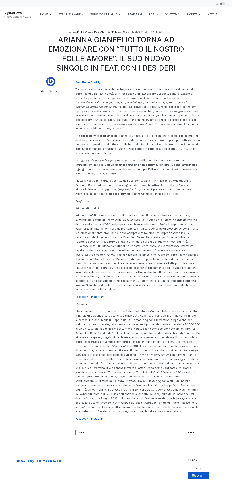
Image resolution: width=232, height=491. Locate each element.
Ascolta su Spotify (88, 82)
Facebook (81, 296)
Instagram (98, 296)
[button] (46, 14)
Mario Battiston (50, 91)
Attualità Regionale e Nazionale (86, 32)
